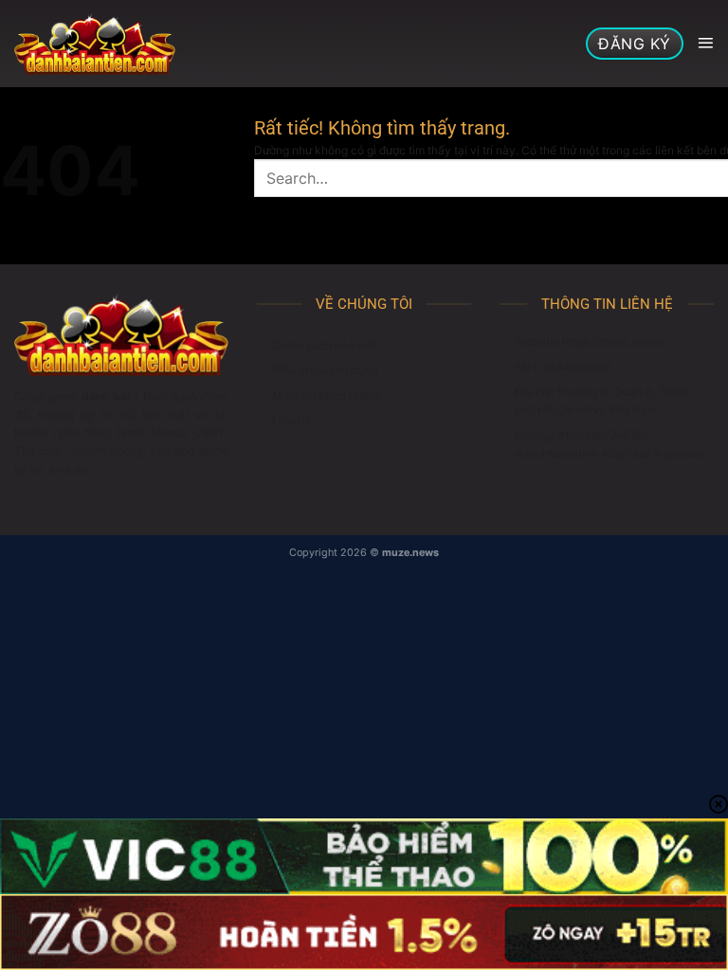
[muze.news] (94, 43)
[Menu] (705, 43)
